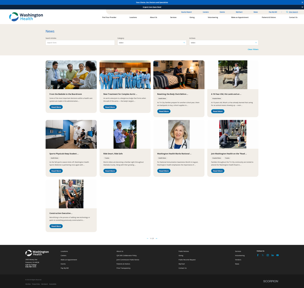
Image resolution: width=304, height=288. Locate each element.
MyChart (239, 12)
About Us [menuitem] (153, 17)
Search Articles (51, 38)
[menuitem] (28, 284)
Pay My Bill (273, 12)
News (256, 12)
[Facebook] (258, 255)
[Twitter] (263, 255)
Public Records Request (187, 260)
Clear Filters (253, 49)
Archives (192, 38)
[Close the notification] (302, 2)
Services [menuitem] (173, 17)
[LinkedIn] (273, 255)
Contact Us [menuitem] (293, 17)
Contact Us (183, 268)
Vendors (238, 260)
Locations (64, 251)
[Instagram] (268, 255)
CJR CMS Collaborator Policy (127, 255)
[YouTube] (277, 255)
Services (238, 251)
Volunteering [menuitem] (213, 17)
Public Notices (184, 251)
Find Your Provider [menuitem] (109, 17)
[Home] (26, 16)
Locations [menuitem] (133, 17)
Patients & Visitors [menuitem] (269, 17)
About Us (120, 251)
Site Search (293, 12)
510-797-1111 (30, 267)
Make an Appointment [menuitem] (240, 17)
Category (120, 38)
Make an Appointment (69, 260)
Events (222, 12)
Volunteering (240, 255)
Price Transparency (123, 268)
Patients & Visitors (123, 264)
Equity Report (186, 12)
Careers (206, 12)
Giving (181, 255)
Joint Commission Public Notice (128, 260)
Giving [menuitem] (192, 17)
